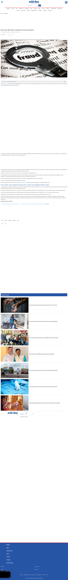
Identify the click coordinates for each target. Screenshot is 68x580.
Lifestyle (35, 8)
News (16, 8)
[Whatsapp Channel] (7, 36)
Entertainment (21, 8)
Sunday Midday (9, 562)
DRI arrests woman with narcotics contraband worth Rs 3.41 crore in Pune (43, 305)
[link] (2, 571)
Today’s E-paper (34, 3)
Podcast (43, 8)
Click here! (47, 203)
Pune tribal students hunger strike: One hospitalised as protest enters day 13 (43, 337)
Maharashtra (14, 169)
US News (28, 10)
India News (6, 13)
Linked (6, 34)
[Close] (10, 571)
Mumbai (13, 8)
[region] (34, 22)
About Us (21, 574)
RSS (47, 574)
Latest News (8, 8)
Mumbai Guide (59, 8)
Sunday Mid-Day (53, 8)
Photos (39, 8)
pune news (5, 220)
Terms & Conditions (38, 574)
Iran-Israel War (23, 10)
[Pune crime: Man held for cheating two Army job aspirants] (5, 575)
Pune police (4, 83)
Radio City (36, 569)
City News (44, 10)
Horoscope (49, 10)
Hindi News (2, 566)
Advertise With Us (26, 574)
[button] (6, 2)
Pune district (41, 186)
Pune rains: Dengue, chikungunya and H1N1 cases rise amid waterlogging (43, 321)
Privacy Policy (32, 574)
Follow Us (11, 34)
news (18, 220)
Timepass (47, 8)
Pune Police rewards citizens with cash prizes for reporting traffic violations (43, 370)
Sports (32, 8)
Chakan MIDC (46, 192)
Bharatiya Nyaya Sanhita (23, 182)
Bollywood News (33, 10)
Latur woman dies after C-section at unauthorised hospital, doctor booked (43, 386)
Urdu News (2, 569)
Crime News (40, 10)
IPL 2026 (18, 10)
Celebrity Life (27, 8)
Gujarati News (37, 566)
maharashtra (14, 220)
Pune (2, 220)
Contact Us (44, 574)
